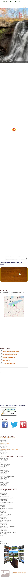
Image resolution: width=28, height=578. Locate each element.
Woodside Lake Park (4, 443)
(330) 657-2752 (15, 276)
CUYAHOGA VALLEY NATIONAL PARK (14, 272)
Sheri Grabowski (14, 61)
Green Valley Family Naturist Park (7, 437)
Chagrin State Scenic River (9, 357)
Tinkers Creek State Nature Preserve (11, 351)
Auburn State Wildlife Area (9, 363)
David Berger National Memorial (10, 354)
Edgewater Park (6, 360)
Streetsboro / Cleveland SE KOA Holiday (9, 449)
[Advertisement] (11, 254)
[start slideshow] (14, 129)
